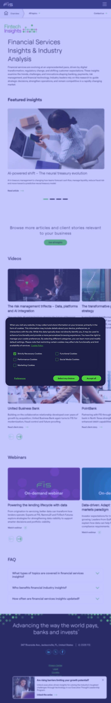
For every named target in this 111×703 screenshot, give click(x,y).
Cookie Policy (37, 345)
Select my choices (66, 378)
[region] (55, 351)
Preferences (20, 378)
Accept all (91, 378)
